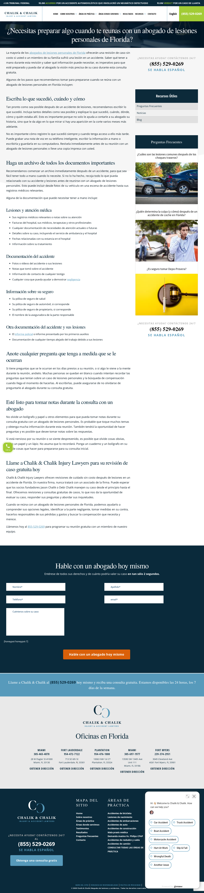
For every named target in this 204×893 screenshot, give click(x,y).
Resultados (128, 13)
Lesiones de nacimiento (120, 817)
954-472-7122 (72, 754)
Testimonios (82, 828)
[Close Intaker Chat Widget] (194, 796)
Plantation (102, 750)
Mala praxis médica (118, 832)
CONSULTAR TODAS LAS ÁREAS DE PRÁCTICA (125, 849)
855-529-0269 (36, 526)
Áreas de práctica (86, 13)
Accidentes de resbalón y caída (124, 839)
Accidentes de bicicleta (119, 813)
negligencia (73, 279)
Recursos (139, 13)
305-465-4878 (42, 754)
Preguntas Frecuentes (149, 106)
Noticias (141, 113)
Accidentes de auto (118, 824)
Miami (42, 750)
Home (55, 13)
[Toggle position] (187, 796)
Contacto (152, 13)
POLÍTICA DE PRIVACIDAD (130, 885)
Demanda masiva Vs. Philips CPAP (125, 836)
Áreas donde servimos (109, 13)
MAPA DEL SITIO (81, 885)
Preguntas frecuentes (87, 836)
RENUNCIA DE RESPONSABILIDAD (104, 885)
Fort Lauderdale (72, 750)
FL (77, 762)
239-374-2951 (162, 754)
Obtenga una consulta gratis (36, 860)
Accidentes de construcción (122, 828)
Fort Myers (162, 750)
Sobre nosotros (67, 13)
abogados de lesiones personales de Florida (57, 53)
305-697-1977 (132, 754)
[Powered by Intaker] (178, 887)
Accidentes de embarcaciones (123, 820)
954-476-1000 (102, 754)
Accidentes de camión (119, 843)
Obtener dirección (42, 768)
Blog (139, 119)
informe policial (24, 334)
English (173, 14)
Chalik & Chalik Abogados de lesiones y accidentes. (98, 888)
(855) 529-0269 (191, 13)
